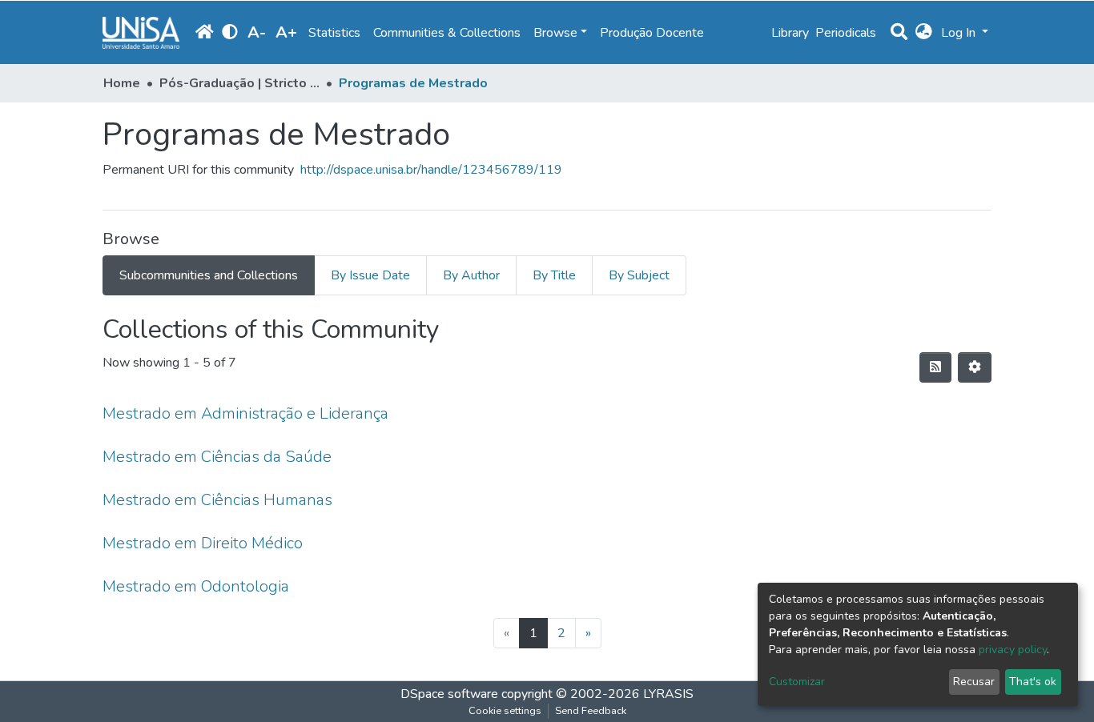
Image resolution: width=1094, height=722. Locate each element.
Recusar (974, 681)
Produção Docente (652, 33)
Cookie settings (505, 711)
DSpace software (449, 694)
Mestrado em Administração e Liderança (245, 413)
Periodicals (845, 33)
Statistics (334, 33)
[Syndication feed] (935, 367)
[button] (924, 32)
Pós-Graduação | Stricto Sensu (239, 83)
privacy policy (1013, 649)
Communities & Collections (447, 33)
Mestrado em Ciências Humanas (217, 500)
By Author (471, 275)
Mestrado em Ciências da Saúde (217, 456)
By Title (554, 275)
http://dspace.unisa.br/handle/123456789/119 (431, 169)
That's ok (1032, 681)
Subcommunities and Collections (208, 275)
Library (790, 33)
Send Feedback (590, 711)
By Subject (639, 275)
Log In (960, 33)
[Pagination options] (974, 367)
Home (121, 83)
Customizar (797, 681)
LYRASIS (668, 694)
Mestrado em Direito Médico (203, 543)
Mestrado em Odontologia (196, 586)
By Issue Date (370, 275)
